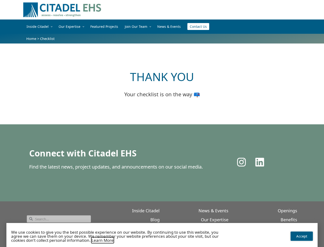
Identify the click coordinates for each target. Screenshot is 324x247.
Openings (287, 210)
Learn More (103, 240)
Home (31, 38)
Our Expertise (214, 220)
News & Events (213, 210)
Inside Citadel (146, 210)
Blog (155, 220)
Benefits (289, 220)
